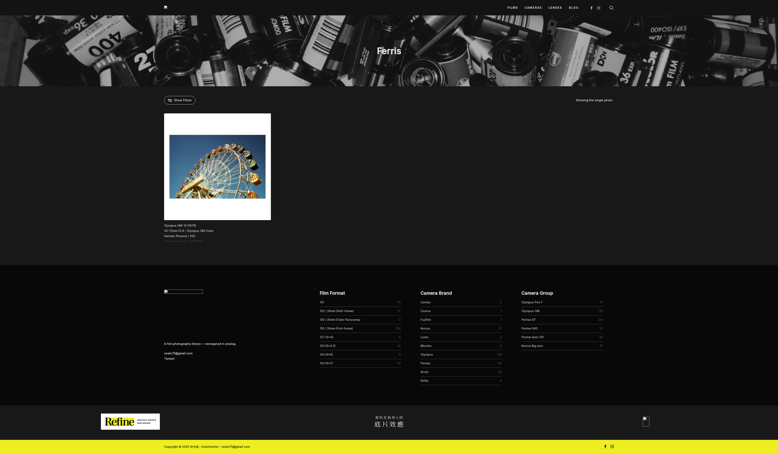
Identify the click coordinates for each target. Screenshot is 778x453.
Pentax (425, 363)
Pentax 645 (530, 328)
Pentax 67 (529, 319)
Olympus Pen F (532, 302)
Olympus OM (531, 311)
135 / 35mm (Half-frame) (337, 311)
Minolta (426, 345)
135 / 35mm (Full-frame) (336, 328)
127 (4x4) (326, 337)
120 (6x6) (326, 354)
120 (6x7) (326, 363)
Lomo (424, 337)
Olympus (427, 354)
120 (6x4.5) (328, 345)
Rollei (425, 380)
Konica (425, 328)
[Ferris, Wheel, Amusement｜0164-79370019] (217, 166)
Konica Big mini (532, 345)
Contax (426, 302)
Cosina (426, 311)
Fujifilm (426, 319)
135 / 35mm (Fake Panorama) (340, 319)
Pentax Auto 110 (533, 337)
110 (322, 302)
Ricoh (425, 372)
